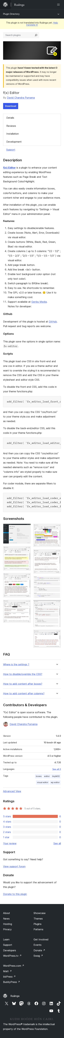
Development (14, 141)
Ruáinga (14, 995)
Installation (12, 133)
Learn (6, 939)
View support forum (14, 866)
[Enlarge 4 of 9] (26, 603)
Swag (38, 955)
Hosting (7, 923)
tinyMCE (56, 776)
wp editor (55, 782)
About (6, 913)
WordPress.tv (12, 955)
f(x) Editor (9, 167)
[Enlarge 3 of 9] (26, 577)
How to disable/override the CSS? (22, 674)
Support (10, 149)
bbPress (9, 976)
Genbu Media (39, 301)
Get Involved (41, 939)
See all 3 (56, 769)
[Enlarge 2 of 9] (26, 550)
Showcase (40, 913)
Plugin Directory (11, 14)
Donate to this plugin (15, 894)
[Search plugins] (36, 35)
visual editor (42, 782)
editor (47, 776)
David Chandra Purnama (21, 97)
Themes (38, 918)
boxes (39, 776)
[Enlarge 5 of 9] (56, 527)
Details (10, 117)
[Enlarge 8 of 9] (56, 604)
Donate (39, 950)
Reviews (11, 125)
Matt (7, 971)
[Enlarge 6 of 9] (56, 553)
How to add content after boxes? (22, 683)
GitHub (53, 321)
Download (10, 106)
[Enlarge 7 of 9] (56, 580)
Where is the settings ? (16, 664)
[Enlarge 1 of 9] (26, 527)
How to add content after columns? (23, 693)
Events (37, 944)
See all (57, 843)
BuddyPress (11, 982)
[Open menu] (59, 4)
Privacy (7, 929)
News (6, 918)
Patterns (38, 929)
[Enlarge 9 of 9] (56, 633)
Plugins (37, 923)
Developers (9, 950)
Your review (9, 843)
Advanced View (12, 791)
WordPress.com (13, 965)
